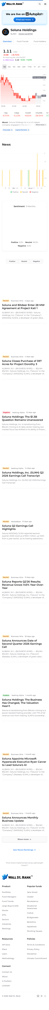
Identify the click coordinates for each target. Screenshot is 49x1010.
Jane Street (32, 892)
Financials (6, 130)
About (5, 976)
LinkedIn (6, 985)
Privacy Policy (33, 949)
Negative (36, 261)
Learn (4, 954)
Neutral (24, 261)
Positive (12, 261)
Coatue (30, 913)
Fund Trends (22, 41)
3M (18, 67)
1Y (35, 67)
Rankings (6, 928)
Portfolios (6, 892)
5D (9, 67)
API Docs (6, 945)
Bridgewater (33, 917)
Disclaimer (32, 954)
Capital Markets (21, 130)
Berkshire (31, 922)
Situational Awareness (32, 907)
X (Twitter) (6, 981)
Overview (7, 41)
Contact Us (7, 972)
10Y (44, 67)
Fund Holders (40, 41)
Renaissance (32, 901)
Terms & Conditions (36, 945)
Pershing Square (34, 931)
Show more (40, 125)
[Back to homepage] (13, 4)
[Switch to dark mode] (45, 996)
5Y (39, 67)
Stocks (5, 910)
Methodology (8, 958)
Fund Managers (9, 897)
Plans (4, 949)
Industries (6, 924)
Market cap (26, 34)
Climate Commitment (37, 958)
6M (24, 67)
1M (14, 67)
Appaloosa (31, 926)
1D (4, 67)
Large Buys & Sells (10, 906)
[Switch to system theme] (38, 996)
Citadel (30, 897)
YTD (30, 67)
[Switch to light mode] (41, 996)
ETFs (4, 915)
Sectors (5, 919)
